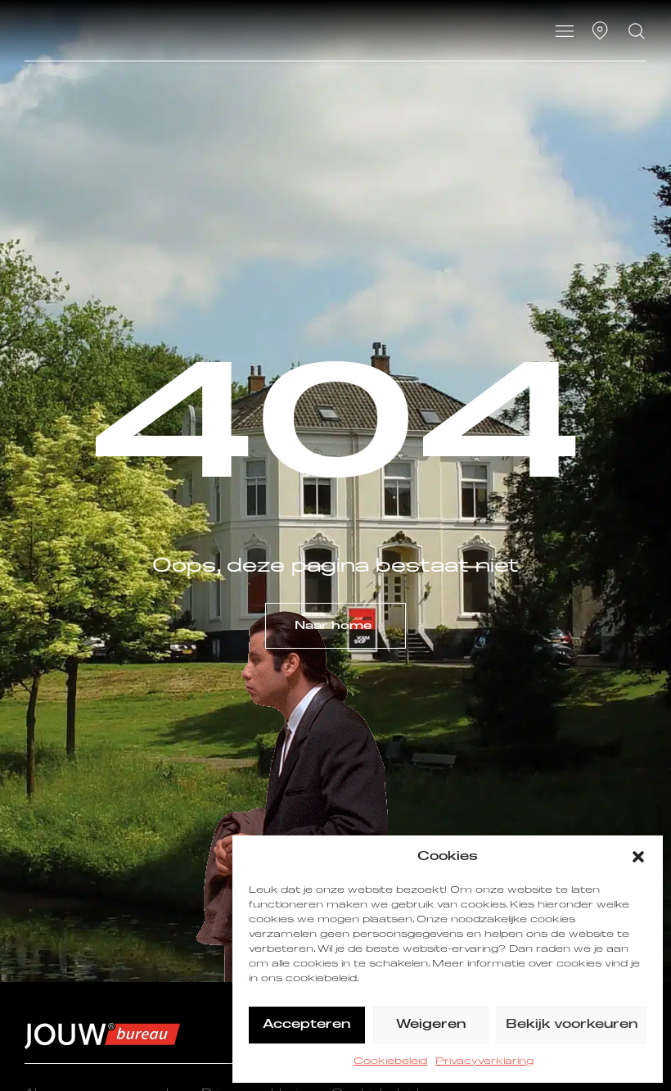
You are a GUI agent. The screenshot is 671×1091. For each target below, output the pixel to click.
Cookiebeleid (390, 1061)
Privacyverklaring (484, 1061)
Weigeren (431, 1024)
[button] (638, 857)
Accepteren (306, 1024)
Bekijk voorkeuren (571, 1024)
